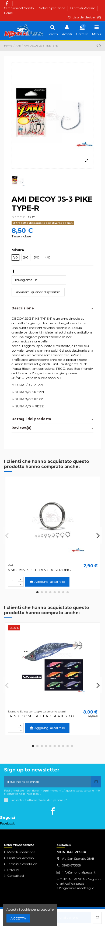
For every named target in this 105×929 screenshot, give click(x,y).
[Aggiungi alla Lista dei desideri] (97, 918)
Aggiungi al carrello (63, 917)
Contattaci (15, 876)
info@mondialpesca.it (79, 872)
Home (8, 13)
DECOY (29, 217)
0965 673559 (71, 865)
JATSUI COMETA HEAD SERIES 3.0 (41, 716)
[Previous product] (97, 46)
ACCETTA (18, 918)
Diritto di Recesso (83, 8)
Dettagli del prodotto (31, 419)
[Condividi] (14, 271)
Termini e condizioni (22, 864)
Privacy (13, 870)
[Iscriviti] (96, 781)
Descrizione (23, 308)
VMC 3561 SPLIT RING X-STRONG (39, 570)
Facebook (7, 823)
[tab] (52, 308)
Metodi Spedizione (52, 8)
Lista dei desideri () (86, 17)
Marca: (17, 217)
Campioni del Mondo (19, 8)
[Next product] (100, 46)
